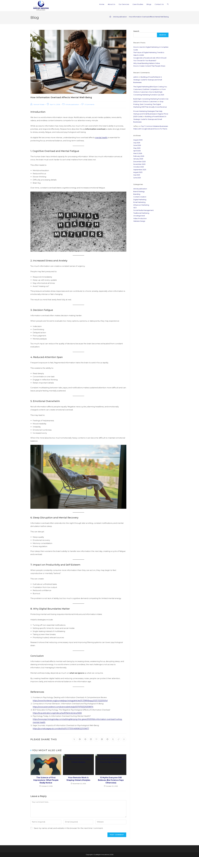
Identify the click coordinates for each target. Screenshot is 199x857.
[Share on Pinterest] (85, 739)
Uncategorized (139, 216)
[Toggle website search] (167, 4)
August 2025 (137, 172)
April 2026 (137, 151)
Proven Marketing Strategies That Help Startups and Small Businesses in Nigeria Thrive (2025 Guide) (150, 114)
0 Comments (89, 104)
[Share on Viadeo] (118, 739)
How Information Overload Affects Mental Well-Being (149, 17)
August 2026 (137, 140)
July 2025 (136, 175)
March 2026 (137, 153)
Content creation (139, 197)
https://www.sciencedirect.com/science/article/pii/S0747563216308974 (63, 707)
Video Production (140, 218)
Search (136, 31)
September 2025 (139, 170)
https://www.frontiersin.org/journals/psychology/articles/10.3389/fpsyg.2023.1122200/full (70, 700)
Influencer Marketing (141, 205)
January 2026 (138, 159)
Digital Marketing (139, 199)
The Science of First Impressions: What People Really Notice (46, 780)
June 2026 (137, 145)
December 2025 (139, 161)
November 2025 (139, 164)
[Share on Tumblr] (113, 739)
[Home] (110, 17)
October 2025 (138, 167)
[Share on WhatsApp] (124, 739)
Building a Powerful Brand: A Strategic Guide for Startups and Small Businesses (147, 79)
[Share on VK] (102, 739)
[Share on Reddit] (107, 739)
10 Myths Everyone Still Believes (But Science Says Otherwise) (111, 780)
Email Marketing (139, 202)
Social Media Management (143, 210)
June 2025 (137, 178)
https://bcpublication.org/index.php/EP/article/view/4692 (57, 713)
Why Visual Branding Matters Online (146, 63)
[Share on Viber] (96, 739)
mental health (101, 137)
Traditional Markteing (141, 213)
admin (135, 77)
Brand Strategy (139, 191)
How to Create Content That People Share (149, 66)
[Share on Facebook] (80, 739)
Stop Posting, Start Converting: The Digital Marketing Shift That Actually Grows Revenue (150, 104)
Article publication (72, 104)
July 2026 (136, 143)
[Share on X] (74, 739)
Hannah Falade (39, 104)
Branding (136, 194)
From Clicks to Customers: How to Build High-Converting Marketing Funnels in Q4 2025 (149, 92)
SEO (135, 208)
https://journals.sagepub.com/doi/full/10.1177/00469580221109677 (61, 728)
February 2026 (138, 156)
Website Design (139, 221)
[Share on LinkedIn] (91, 739)
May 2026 (136, 148)
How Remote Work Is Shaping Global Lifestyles (78, 778)
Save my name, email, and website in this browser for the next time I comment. (68, 828)
